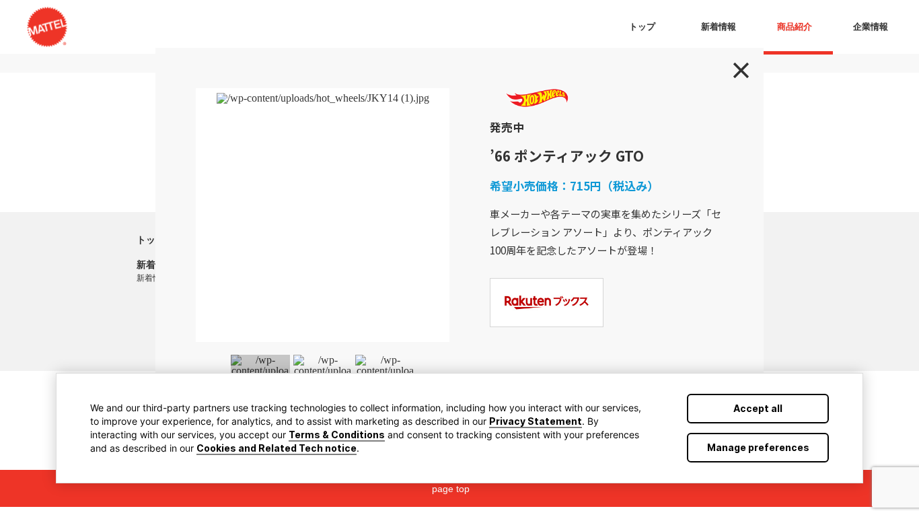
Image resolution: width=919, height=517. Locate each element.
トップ (151, 239)
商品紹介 (794, 27)
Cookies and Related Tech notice (276, 448)
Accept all (757, 408)
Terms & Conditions (337, 434)
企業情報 (870, 27)
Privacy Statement (535, 421)
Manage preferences (758, 447)
